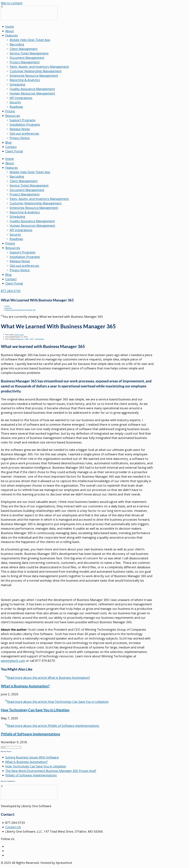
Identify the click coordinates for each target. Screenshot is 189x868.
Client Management (24, 49)
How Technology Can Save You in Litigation (35, 710)
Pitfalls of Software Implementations (30, 734)
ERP (31, 339)
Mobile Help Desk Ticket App (30, 40)
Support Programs (23, 120)
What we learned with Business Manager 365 (20, 310)
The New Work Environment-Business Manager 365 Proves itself (50, 771)
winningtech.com (13, 661)
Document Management (27, 58)
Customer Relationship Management (36, 71)
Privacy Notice (20, 138)
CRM (27, 339)
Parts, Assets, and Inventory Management (39, 67)
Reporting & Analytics (25, 80)
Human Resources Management (32, 93)
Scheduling (17, 84)
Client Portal (14, 151)
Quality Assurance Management (32, 89)
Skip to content (12, 3)
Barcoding (17, 44)
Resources (12, 116)
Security (15, 102)
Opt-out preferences (24, 133)
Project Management (25, 62)
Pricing (10, 111)
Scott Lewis (19, 335)
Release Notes (20, 129)
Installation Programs (25, 124)
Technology (39, 339)
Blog (8, 142)
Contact (11, 147)
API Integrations (21, 98)
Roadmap (16, 107)
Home (9, 26)
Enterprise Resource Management (34, 76)
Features (11, 35)
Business (19, 339)
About (9, 31)
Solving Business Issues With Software (32, 757)
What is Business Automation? (25, 686)
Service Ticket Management (29, 53)
